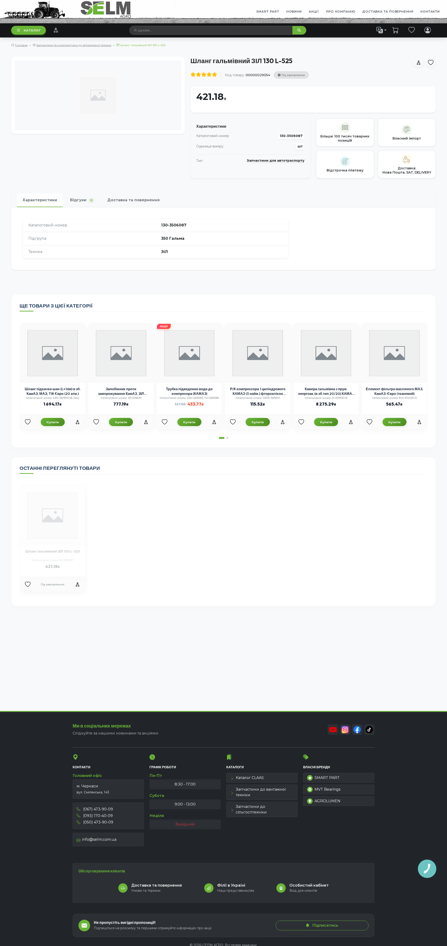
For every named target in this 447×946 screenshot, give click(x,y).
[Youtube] (333, 729)
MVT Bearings (327, 789)
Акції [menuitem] (314, 11)
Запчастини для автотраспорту (276, 161)
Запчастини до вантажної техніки (261, 792)
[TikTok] (369, 729)
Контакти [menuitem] (430, 11)
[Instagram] (345, 729)
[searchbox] (211, 30)
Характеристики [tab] (40, 200)
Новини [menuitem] (294, 11)
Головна (21, 45)
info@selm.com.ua (99, 839)
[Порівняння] (56, 30)
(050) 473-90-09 (97, 822)
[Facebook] (357, 729)
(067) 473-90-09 (97, 809)
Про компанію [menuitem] (340, 11)
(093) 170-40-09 (97, 815)
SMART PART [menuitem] (267, 11)
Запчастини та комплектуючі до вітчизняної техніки (73, 45)
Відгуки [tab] (81, 200)
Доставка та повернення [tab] (133, 200)
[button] (221, 438)
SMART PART (327, 777)
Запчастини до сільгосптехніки (251, 809)
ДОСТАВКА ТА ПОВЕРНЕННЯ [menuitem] (387, 11)
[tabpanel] (223, 239)
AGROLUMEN (327, 801)
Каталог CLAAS (250, 777)
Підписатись (324, 925)
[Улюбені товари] (412, 30)
